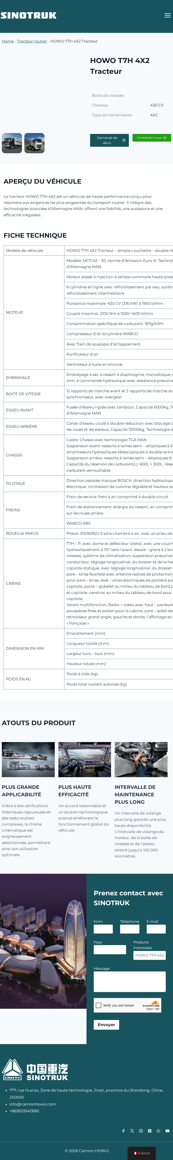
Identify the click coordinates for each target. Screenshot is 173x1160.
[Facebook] (123, 1131)
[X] (132, 1131)
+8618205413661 (24, 1111)
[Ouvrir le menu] (167, 15)
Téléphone (129, 921)
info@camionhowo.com (32, 1104)
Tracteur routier (32, 41)
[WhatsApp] (158, 1131)
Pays (98, 942)
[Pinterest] (150, 1131)
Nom (98, 921)
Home (8, 41)
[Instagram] (141, 1131)
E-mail (153, 921)
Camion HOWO (94, 1151)
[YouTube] (167, 1131)
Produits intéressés (142, 945)
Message (103, 968)
